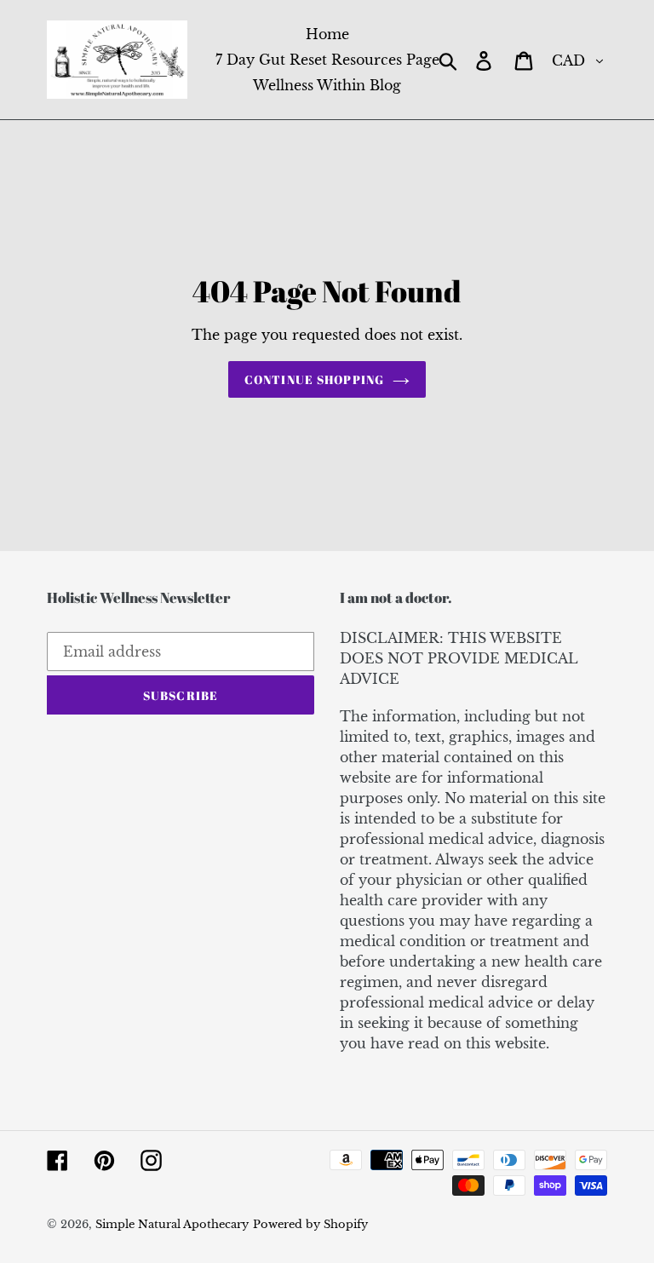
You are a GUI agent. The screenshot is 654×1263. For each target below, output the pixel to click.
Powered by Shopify (310, 1224)
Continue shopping (314, 379)
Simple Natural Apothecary (172, 1224)
